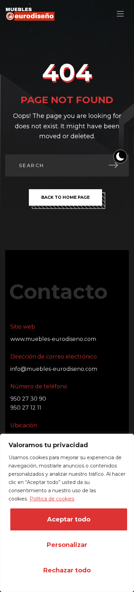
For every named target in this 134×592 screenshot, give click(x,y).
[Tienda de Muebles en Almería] (30, 14)
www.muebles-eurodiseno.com (53, 339)
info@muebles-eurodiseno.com (53, 369)
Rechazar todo (67, 570)
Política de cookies (52, 499)
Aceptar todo (68, 519)
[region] (67, 513)
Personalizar (67, 545)
